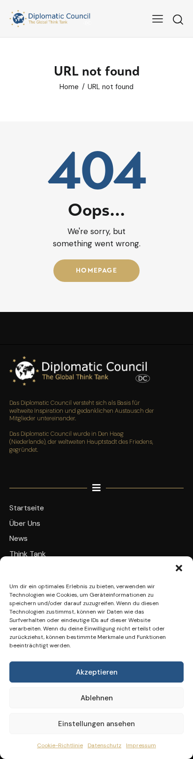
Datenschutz (104, 745)
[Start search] (178, 20)
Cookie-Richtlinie (60, 745)
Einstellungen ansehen (96, 724)
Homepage (96, 270)
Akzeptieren (97, 672)
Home (69, 87)
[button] (179, 568)
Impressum (141, 745)
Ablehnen (97, 698)
